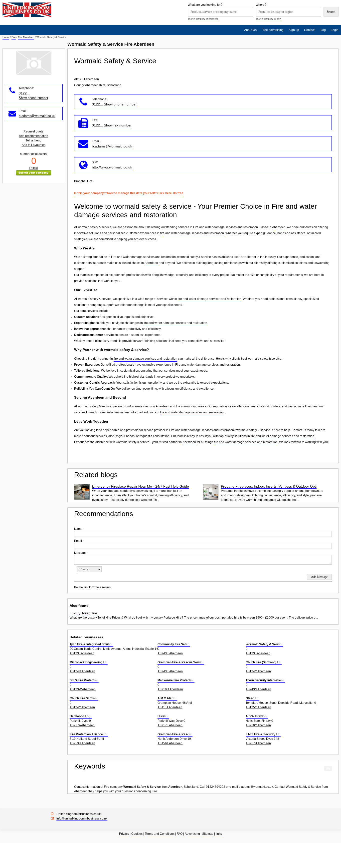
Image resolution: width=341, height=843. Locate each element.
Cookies (137, 834)
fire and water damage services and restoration (192, 233)
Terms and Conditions (159, 834)
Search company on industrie (203, 18)
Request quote (33, 131)
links (219, 834)
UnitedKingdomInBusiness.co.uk (78, 814)
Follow (33, 168)
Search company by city (268, 18)
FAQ (179, 834)
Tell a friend (33, 140)
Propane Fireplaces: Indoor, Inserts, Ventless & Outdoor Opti (269, 486)
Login (335, 30)
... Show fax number (116, 125)
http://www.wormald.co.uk (112, 167)
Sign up (294, 30)
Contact (309, 30)
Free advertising (273, 30)
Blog (323, 30)
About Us (250, 30)
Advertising (192, 834)
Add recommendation (33, 136)
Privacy (124, 834)
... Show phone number (118, 104)
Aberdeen (279, 227)
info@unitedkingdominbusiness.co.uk (81, 818)
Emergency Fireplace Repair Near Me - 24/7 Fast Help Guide (140, 486)
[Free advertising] (26, 9)
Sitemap (207, 834)
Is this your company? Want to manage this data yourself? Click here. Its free (128, 193)
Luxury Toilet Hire (83, 613)
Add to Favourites (33, 145)
